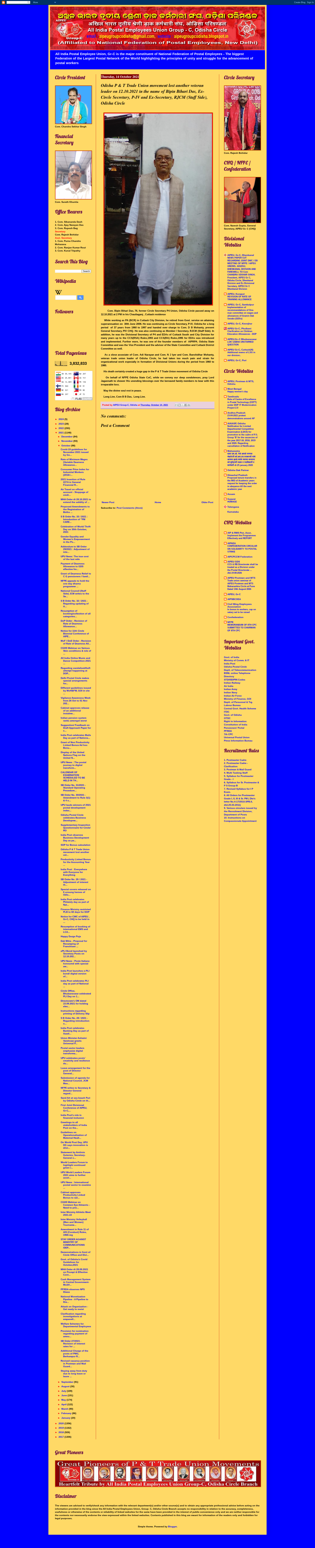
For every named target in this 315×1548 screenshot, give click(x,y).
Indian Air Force (233, 695)
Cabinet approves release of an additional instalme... (75, 711)
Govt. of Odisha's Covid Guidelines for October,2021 (74, 1262)
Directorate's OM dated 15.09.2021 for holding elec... (74, 1003)
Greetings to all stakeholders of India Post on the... (74, 1125)
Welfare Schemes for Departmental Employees (76, 1325)
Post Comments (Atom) (130, 508)
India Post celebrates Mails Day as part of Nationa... (76, 736)
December (67, 436)
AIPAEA (231, 543)
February (66, 1413)
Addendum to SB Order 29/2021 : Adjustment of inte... (75, 549)
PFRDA (228, 731)
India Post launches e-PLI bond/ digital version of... (75, 973)
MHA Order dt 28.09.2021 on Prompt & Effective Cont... (74, 1272)
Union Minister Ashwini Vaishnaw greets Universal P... (74, 1041)
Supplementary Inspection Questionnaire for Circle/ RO (76, 828)
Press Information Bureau (238, 740)
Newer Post (108, 502)
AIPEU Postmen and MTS (241, 578)
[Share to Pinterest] (188, 405)
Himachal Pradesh (237, 475)
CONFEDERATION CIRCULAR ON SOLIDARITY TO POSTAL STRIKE (242, 549)
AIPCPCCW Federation (239, 556)
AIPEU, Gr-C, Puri (236, 360)
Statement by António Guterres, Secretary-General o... (73, 1155)
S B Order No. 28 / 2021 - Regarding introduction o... (75, 1021)
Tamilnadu (233, 396)
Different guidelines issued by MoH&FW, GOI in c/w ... (76, 691)
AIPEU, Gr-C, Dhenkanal (240, 255)
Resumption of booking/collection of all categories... (76, 613)
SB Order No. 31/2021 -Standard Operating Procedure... (73, 788)
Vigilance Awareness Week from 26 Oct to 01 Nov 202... (76, 701)
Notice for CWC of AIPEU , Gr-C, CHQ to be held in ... (75, 919)
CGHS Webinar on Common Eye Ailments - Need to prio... (75, 1205)
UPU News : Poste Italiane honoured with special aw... (75, 964)
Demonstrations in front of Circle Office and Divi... (75, 1253)
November (67, 441)
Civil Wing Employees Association (239, 605)
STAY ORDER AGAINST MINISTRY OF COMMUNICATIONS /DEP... (73, 1243)
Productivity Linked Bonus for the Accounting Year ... (76, 862)
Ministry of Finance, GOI (237, 699)
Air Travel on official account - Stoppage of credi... (74, 492)
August (65, 1386)
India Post (229, 663)
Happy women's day (237, 391)
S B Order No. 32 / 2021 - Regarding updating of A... (75, 603)
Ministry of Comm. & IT (236, 660)
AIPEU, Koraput (236, 294)
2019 (61, 1428)
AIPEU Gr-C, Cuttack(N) (240, 349)
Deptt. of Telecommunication (240, 670)
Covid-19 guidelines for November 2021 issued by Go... (75, 452)
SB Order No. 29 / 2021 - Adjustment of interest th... (74, 882)
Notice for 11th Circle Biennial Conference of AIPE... (75, 633)
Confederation (235, 617)
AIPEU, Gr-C (234, 594)
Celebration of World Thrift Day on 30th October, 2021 (76, 529)
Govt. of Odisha (233, 715)
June (64, 1395)
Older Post (207, 502)
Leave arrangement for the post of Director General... (75, 1071)
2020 (61, 1423)
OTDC (227, 718)
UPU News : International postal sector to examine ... (76, 1185)
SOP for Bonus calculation (75, 845)
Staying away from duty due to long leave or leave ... (74, 1373)
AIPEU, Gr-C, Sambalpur (240, 304)
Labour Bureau (232, 705)
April (64, 1404)
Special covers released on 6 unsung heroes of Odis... (76, 892)
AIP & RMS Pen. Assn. (239, 532)
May (64, 1399)
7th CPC (228, 734)
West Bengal (234, 389)
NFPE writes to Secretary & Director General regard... (76, 1091)
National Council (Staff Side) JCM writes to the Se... (75, 593)
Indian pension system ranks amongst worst (74, 719)
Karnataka (233, 511)
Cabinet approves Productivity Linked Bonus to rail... (73, 1195)
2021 (61, 432)
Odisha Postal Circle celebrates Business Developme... (73, 818)
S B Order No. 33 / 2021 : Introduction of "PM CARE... (74, 519)
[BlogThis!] (179, 405)
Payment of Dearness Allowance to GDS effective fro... (72, 566)
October (66, 445)
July (64, 1391)
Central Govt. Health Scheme (240, 708)
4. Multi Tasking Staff (236, 772)
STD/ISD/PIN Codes (234, 679)
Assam (231, 494)
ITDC (226, 711)
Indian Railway (232, 682)
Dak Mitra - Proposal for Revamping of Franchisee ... (74, 944)
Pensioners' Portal (234, 728)
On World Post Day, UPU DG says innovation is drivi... (74, 1145)
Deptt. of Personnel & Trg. (238, 702)
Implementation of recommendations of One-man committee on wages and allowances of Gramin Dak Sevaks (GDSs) (242, 313)
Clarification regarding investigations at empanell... (73, 1316)
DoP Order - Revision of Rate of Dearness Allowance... (74, 623)
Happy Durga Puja (71, 936)
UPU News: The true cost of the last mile (75, 557)
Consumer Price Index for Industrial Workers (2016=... (75, 472)
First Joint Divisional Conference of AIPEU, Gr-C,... (74, 1108)
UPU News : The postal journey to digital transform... (73, 765)
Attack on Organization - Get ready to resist (74, 1308)
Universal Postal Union (237, 737)
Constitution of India (235, 724)
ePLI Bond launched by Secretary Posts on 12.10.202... (74, 954)
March (65, 1409)
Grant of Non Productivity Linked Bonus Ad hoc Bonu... (75, 745)
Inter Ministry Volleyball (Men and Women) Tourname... (74, 1222)
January (66, 1418)
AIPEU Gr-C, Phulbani (239, 328)
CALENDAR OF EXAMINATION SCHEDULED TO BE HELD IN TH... (73, 776)
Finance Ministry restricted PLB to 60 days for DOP (76, 910)
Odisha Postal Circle (235, 666)
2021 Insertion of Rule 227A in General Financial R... (73, 482)
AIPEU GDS (233, 561)
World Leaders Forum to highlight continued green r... (74, 1165)
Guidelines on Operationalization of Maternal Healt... (74, 1135)
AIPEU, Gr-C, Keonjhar (239, 323)
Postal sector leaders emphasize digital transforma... (72, 1051)
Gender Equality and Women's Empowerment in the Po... (75, 539)
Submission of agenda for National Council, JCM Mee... (75, 1081)
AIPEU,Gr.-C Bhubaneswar (242, 339)
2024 (61, 419)
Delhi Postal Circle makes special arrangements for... (75, 681)
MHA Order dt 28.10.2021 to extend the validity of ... (76, 500)
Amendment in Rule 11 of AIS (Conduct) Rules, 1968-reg (75, 1232)
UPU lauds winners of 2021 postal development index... (76, 808)
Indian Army (230, 689)
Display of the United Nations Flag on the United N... (73, 755)
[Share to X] (182, 405)
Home (158, 502)
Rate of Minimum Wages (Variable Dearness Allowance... (74, 462)
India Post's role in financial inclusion (72, 1116)
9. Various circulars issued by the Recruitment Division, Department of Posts (240, 811)
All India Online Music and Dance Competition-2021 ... (76, 661)
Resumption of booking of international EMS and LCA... (75, 929)
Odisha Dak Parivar (238, 470)
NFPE (230, 622)
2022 (61, 428)
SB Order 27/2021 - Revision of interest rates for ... (73, 1344)
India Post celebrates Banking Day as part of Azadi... (75, 1031)
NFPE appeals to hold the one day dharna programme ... (75, 583)
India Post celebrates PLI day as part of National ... (75, 983)
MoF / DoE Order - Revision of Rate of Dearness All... (76, 642)
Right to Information (235, 721)
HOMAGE (232, 501)
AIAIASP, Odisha (236, 423)
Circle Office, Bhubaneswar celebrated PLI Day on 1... (76, 993)
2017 (61, 1437)
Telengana (233, 507)
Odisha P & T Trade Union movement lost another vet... (75, 852)
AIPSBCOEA (234, 599)
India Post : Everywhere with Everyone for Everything (74, 872)
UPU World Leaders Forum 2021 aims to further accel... (75, 1175)
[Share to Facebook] (185, 405)
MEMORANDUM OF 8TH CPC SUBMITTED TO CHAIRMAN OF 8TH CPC (242, 628)
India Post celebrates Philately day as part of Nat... (75, 902)
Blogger (172, 1526)
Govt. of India (231, 657)
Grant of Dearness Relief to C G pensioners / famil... (76, 575)
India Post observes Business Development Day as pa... (75, 838)
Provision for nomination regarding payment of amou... (75, 1334)
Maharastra (233, 451)
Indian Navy (230, 692)
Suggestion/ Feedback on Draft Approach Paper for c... (76, 728)
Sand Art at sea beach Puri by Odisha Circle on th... (75, 1099)
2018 (61, 1432)
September (67, 1382)
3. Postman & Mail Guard (238, 769)
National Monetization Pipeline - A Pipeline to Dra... (74, 1299)
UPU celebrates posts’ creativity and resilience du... (75, 1061)
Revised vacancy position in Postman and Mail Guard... (75, 1363)
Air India (228, 686)
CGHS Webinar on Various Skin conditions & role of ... (76, 651)
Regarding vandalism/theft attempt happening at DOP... (75, 671)
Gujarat (231, 499)
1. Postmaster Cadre (235, 760)
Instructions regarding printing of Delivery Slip (75, 1012)
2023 (61, 423)
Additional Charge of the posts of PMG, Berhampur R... (74, 1353)
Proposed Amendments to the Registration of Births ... (75, 509)
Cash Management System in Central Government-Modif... (75, 1282)
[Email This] (176, 405)
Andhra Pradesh (236, 412)
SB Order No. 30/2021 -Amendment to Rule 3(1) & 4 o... (75, 798)
